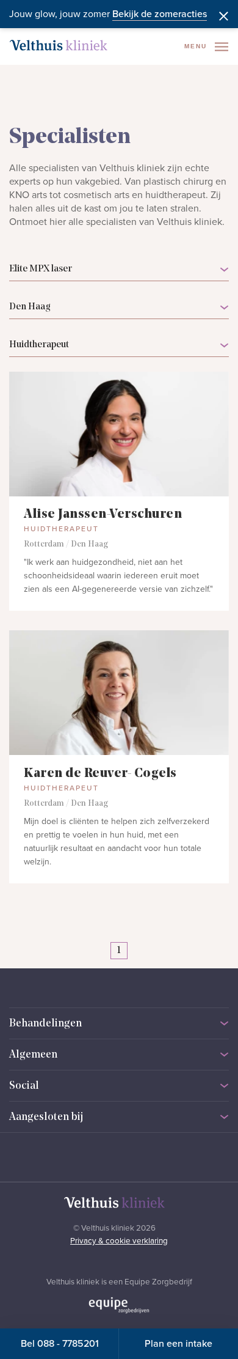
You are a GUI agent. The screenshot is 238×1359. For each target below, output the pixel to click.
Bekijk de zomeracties (159, 14)
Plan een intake (178, 1344)
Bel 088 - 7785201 (60, 1344)
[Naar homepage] (58, 45)
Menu (197, 46)
